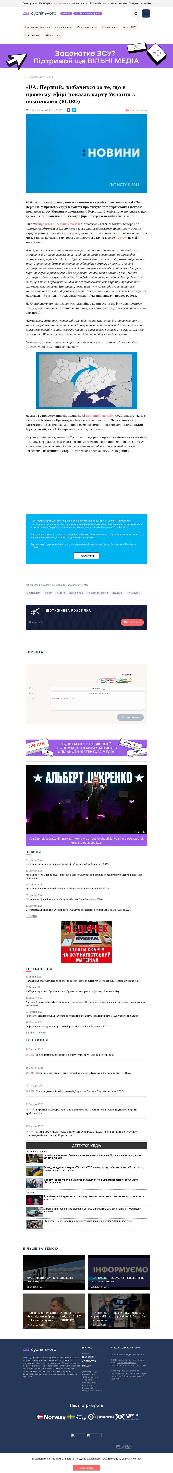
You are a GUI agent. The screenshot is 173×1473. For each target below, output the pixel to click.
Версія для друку (138, 110)
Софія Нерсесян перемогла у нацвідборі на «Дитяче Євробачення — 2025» (67, 1026)
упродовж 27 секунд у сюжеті (59, 224)
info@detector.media (126, 1363)
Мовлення (117, 592)
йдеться (121, 237)
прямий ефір (76, 592)
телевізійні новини (97, 592)
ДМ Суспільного (62, 3)
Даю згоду (87, 1467)
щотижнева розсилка (68, 610)
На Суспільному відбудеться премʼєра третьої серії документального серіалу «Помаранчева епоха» (82, 980)
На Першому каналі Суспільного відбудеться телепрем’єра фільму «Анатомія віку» (73, 991)
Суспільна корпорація (87, 13)
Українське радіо (87, 27)
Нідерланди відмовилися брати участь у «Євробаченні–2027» (76, 1055)
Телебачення (36, 77)
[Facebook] (68, 110)
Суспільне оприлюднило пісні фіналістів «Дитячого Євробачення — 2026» (67, 864)
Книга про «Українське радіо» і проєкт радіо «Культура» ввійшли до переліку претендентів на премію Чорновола (84, 876)
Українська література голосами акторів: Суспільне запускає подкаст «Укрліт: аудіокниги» (81, 1111)
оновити (127, 674)
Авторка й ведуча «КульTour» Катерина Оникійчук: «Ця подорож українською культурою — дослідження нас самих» (85, 1003)
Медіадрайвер (110, 3)
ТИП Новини (133, 592)
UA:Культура (53, 35)
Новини (66, 13)
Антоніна (122, 3)
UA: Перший (33, 35)
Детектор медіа (30, 3)
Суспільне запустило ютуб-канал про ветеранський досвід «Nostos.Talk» (67, 888)
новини (48, 592)
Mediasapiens (88, 1374)
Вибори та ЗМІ (89, 1388)
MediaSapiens (45, 3)
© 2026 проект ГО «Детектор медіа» (127, 1360)
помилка (61, 592)
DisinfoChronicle (93, 3)
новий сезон (110, 27)
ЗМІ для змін (77, 3)
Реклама (86, 1354)
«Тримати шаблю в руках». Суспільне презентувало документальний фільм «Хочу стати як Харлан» (83, 1015)
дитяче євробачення (38, 27)
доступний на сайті (100, 415)
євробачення (64, 27)
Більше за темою (40, 1248)
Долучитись (86, 556)
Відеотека (87, 1385)
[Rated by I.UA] (78, 1436)
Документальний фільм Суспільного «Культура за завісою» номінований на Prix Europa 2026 (78, 909)
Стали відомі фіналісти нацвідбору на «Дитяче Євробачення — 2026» (64, 899)
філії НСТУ (130, 27)
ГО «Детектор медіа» (140, 3)
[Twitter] (74, 110)
